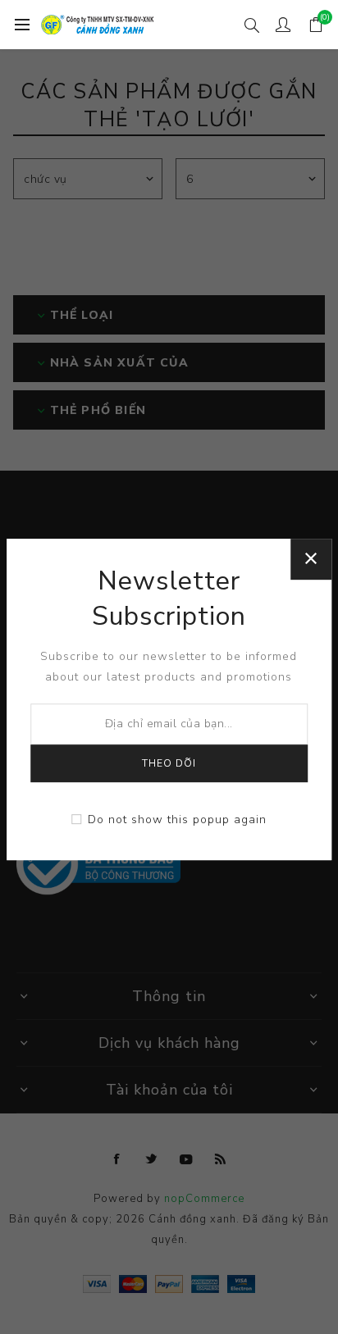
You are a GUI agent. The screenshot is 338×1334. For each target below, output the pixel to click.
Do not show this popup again (177, 819)
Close (310, 559)
